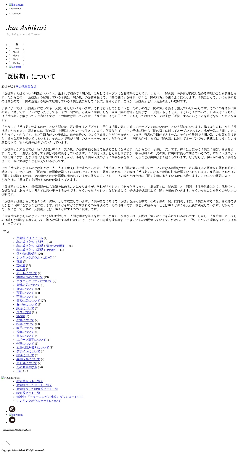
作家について (25, 343)
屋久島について (26, 363)
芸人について (25, 335)
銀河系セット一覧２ (29, 381)
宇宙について (25, 296)
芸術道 (20, 265)
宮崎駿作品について (29, 277)
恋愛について (25, 320)
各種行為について (28, 359)
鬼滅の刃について (28, 284)
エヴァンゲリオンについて (34, 281)
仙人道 (20, 269)
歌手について (25, 328)
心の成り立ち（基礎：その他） (37, 249)
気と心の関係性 (26, 253)
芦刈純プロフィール (29, 238)
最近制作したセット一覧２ (34, 385)
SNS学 (20, 316)
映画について (25, 324)
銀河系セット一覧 (28, 393)
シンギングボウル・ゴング (34, 257)
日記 (19, 371)
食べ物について (26, 304)
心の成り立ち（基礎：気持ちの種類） (41, 245)
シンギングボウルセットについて (38, 400)
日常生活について (28, 300)
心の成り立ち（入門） (31, 241)
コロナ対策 (23, 312)
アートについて (26, 273)
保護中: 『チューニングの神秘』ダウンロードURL (49, 396)
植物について (25, 355)
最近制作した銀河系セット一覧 (37, 389)
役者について (25, 331)
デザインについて (28, 351)
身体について (25, 288)
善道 (19, 261)
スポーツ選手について (31, 339)
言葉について (25, 292)
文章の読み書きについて (32, 347)
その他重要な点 (26, 86)
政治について (25, 308)
